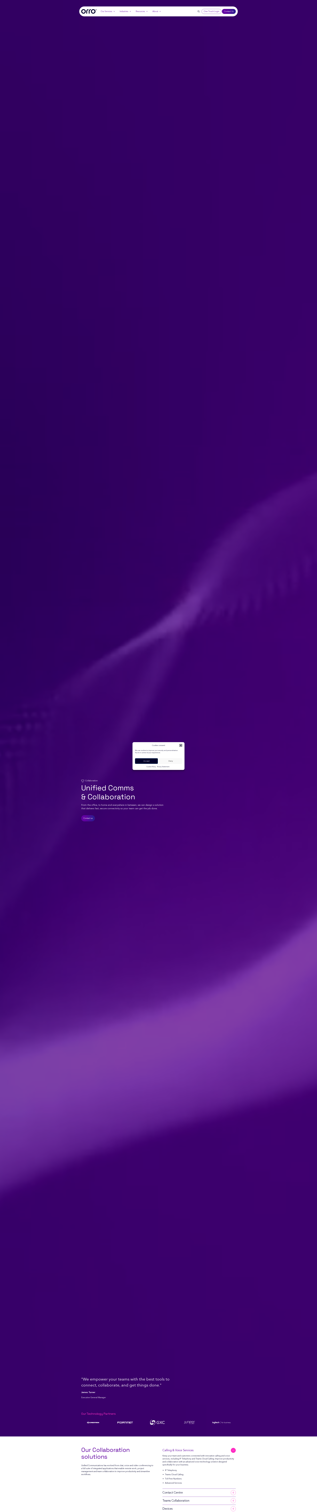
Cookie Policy (151, 767)
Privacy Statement (163, 767)
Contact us (88, 818)
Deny (170, 761)
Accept (146, 761)
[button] (181, 745)
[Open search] (199, 11)
